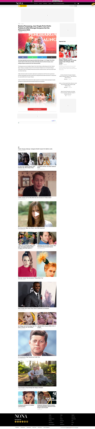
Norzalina (20, 31)
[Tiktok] (73, 6)
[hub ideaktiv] (78, 3)
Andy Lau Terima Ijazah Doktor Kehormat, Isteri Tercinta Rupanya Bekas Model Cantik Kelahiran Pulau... (68, 84)
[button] (75, 3)
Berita (23, 23)
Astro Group (76, 427)
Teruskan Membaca (37, 109)
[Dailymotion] (76, 6)
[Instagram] (71, 6)
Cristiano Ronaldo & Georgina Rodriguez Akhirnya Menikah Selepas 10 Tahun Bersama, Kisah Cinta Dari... (68, 76)
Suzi (66, 95)
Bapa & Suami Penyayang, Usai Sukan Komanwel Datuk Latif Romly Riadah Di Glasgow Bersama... (68, 93)
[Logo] (20, 3)
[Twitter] (72, 6)
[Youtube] (75, 6)
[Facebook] (70, 6)
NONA (19, 23)
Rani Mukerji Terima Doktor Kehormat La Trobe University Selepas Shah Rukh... (67, 61)
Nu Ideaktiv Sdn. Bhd (68, 427)
